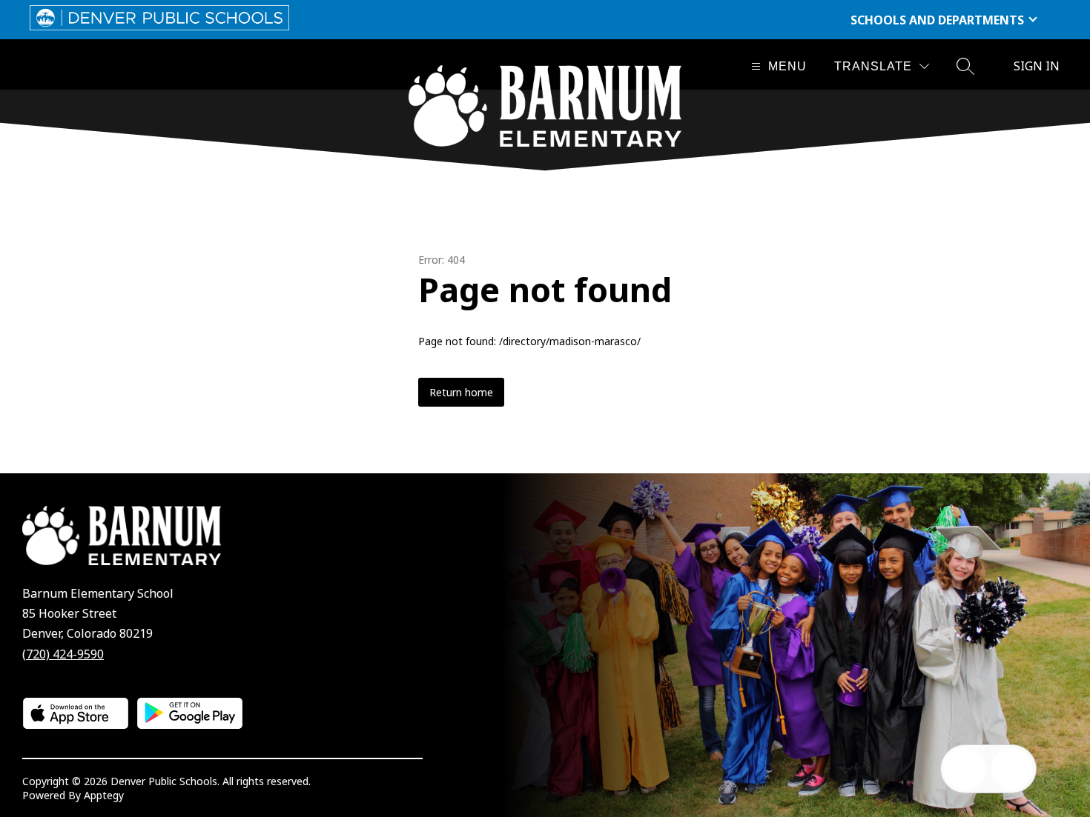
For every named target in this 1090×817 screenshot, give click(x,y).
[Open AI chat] (1012, 769)
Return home (461, 392)
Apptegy (104, 795)
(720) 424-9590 (63, 654)
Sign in (1037, 66)
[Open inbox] (964, 769)
